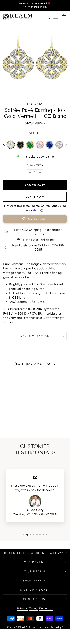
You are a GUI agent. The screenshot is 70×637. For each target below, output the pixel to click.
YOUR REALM (34, 571)
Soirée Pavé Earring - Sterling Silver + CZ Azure (49, 145)
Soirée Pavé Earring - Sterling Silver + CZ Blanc (59, 145)
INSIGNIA (35, 103)
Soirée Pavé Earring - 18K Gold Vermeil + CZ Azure (9, 420)
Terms (33, 608)
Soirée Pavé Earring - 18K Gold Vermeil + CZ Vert (30, 145)
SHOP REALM (34, 580)
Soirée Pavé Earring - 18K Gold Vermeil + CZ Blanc (11, 145)
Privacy (22, 608)
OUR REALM (34, 562)
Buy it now (35, 196)
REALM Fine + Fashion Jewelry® (34, 553)
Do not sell (46, 608)
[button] (4, 145)
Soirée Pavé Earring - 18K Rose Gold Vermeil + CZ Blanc (40, 145)
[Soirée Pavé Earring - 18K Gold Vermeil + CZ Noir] (21, 421)
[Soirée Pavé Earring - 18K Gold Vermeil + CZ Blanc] (15, 421)
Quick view (15, 392)
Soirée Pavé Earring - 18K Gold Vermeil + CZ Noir (20, 145)
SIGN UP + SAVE (34, 589)
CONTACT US (34, 599)
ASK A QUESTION (35, 336)
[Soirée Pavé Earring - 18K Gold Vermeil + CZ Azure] (8, 421)
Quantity (35, 165)
